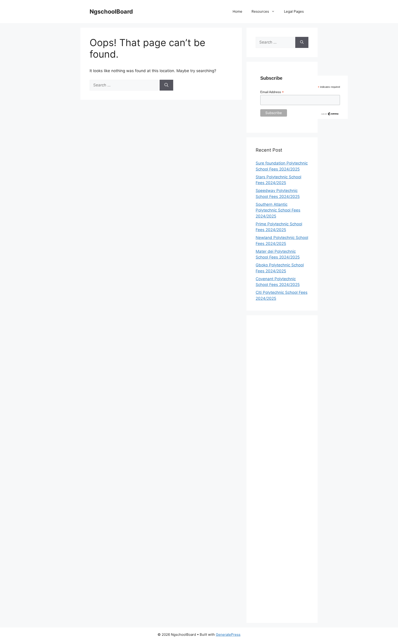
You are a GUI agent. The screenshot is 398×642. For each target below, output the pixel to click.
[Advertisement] (282, 469)
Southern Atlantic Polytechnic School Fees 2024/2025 (278, 210)
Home (237, 11)
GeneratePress (228, 634)
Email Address (272, 92)
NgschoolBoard (111, 11)
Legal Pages (294, 11)
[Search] (166, 85)
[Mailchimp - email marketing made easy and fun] (330, 114)
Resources (260, 11)
